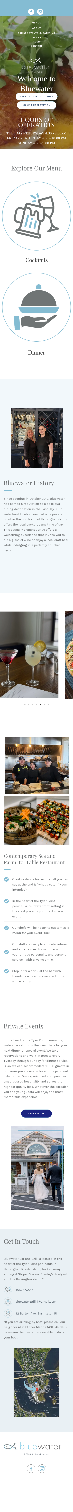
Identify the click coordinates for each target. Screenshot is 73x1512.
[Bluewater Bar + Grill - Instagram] (40, 11)
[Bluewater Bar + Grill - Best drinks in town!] (36, 216)
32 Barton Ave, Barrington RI (36, 1313)
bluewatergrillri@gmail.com (35, 1301)
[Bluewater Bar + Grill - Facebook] (31, 11)
